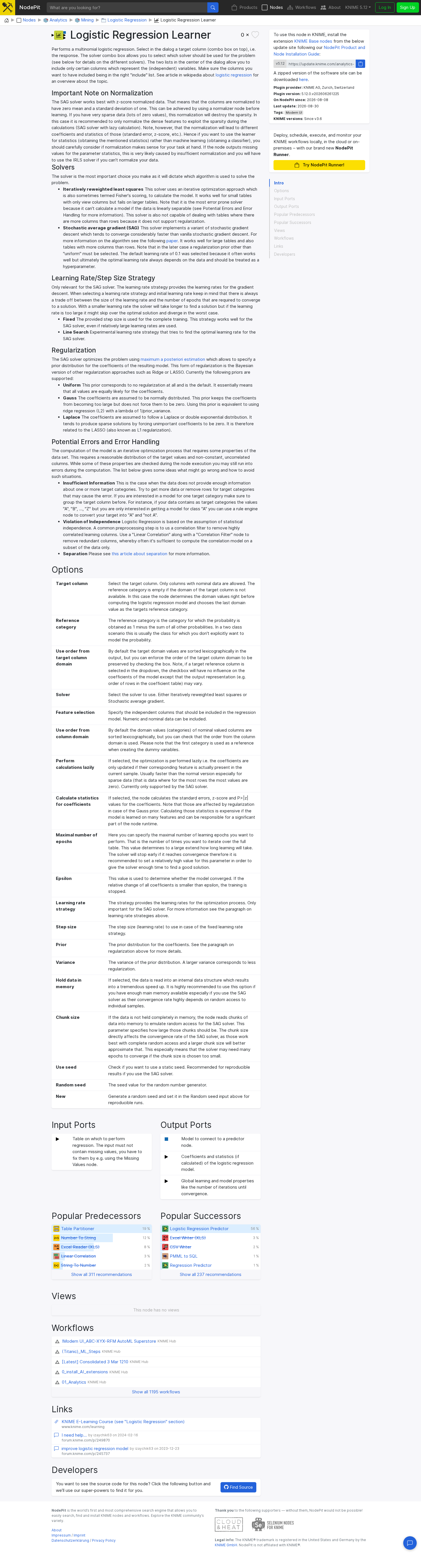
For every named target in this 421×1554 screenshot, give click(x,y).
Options (281, 190)
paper (172, 240)
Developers (284, 254)
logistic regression (234, 75)
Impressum (61, 1535)
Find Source (241, 1487)
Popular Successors (292, 222)
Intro (279, 183)
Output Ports (286, 206)
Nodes (276, 7)
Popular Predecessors (294, 214)
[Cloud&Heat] (229, 1524)
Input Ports (284, 198)
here (303, 79)
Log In (385, 7)
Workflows (305, 7)
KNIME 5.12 (356, 7)
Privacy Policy (104, 1540)
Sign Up (407, 7)
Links (278, 246)
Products (248, 7)
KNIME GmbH (226, 1545)
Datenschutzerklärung (70, 1540)
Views (279, 230)
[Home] (6, 20)
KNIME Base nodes (313, 41)
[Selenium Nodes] (272, 1524)
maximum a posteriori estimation (173, 359)
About (334, 7)
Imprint (79, 1535)
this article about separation (139, 553)
